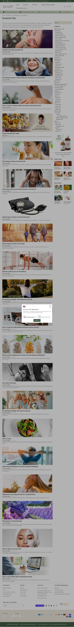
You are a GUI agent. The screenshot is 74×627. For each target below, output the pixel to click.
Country (24, 315)
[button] (50, 306)
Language (39, 315)
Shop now (37, 320)
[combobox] (29, 317)
